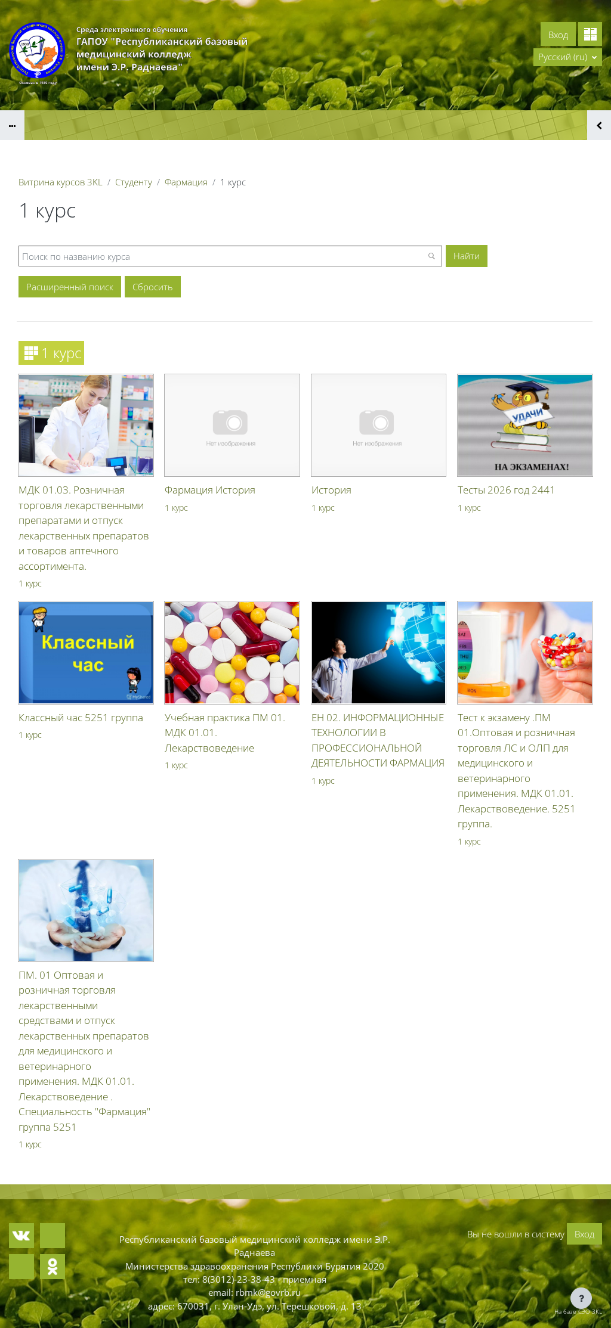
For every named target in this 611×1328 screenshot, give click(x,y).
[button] (567, 57)
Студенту (133, 182)
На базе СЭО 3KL (578, 1311)
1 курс (30, 583)
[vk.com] (21, 1235)
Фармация (186, 182)
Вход (558, 35)
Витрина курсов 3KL (60, 182)
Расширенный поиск (69, 287)
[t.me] (52, 1235)
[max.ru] (21, 1266)
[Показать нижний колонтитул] (581, 1298)
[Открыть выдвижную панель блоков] (599, 125)
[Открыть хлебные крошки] (12, 125)
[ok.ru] (52, 1266)
